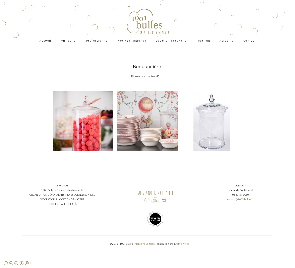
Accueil (45, 40)
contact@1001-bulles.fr (240, 199)
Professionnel (97, 40)
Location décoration (172, 40)
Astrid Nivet (182, 243)
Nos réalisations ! (132, 40)
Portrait (204, 40)
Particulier (68, 40)
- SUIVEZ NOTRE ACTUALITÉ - (155, 193)
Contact (249, 40)
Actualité (227, 40)
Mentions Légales (145, 243)
